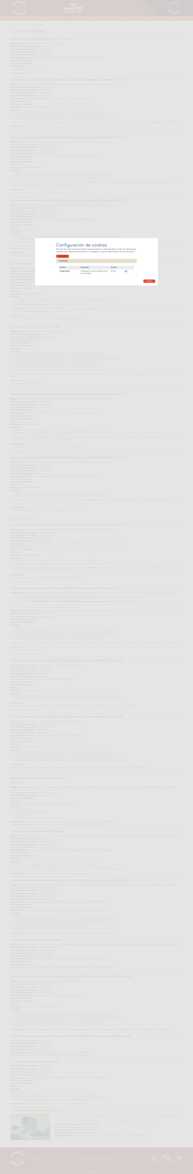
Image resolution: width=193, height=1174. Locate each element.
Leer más (62, 256)
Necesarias (63, 261)
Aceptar (149, 281)
